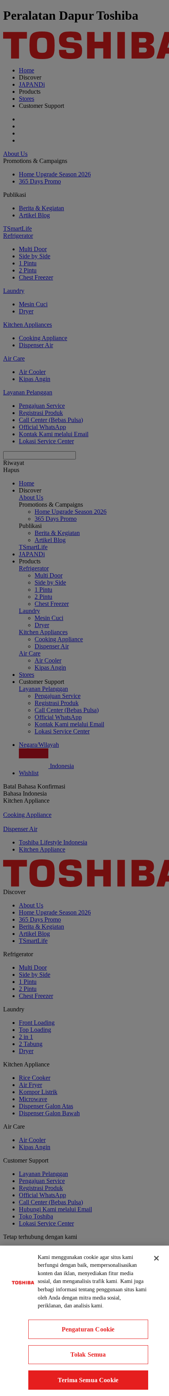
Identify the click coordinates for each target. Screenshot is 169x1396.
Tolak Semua (88, 1354)
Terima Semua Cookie (88, 1380)
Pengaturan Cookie (88, 1329)
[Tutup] (156, 1258)
